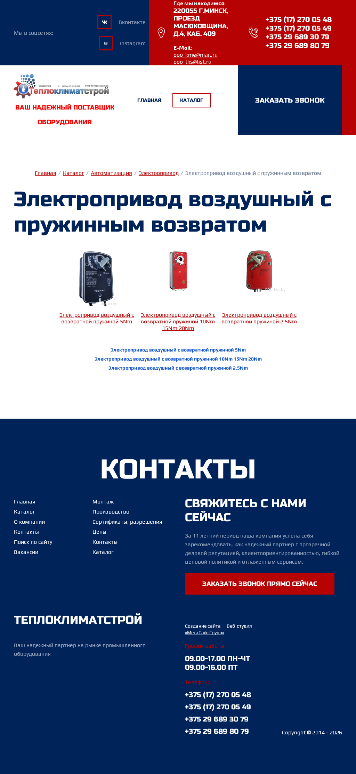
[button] (290, 100)
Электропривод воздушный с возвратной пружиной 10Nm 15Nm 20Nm (178, 321)
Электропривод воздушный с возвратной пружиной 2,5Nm (178, 368)
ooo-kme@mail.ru (195, 54)
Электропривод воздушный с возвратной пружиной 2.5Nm (259, 318)
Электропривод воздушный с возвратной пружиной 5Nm (96, 318)
